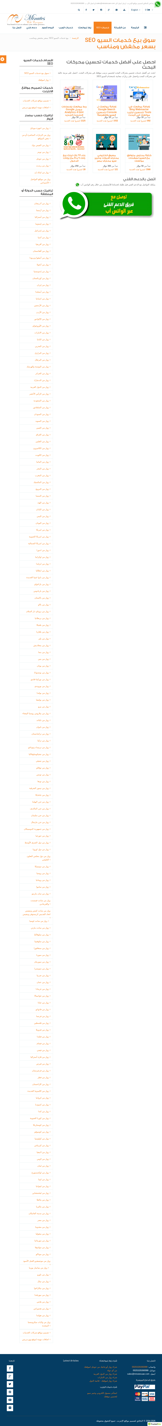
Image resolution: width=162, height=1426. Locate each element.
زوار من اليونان (42, 523)
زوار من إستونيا (42, 224)
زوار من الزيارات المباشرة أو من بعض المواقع (36, 137)
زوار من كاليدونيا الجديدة (38, 1091)
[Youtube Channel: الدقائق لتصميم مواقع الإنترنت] (11, 1400)
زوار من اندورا (43, 550)
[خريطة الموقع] (125, 10)
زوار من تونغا (43, 781)
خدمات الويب (66, 27)
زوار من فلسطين (41, 1023)
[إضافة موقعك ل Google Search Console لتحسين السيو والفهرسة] (106, 93)
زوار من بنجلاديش (41, 645)
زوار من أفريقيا (42, 244)
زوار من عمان (43, 982)
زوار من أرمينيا (42, 210)
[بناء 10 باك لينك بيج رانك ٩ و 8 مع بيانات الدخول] (74, 142)
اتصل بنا (16, 27)
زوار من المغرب (42, 475)
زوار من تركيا (43, 740)
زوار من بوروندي (41, 686)
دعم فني (31, 27)
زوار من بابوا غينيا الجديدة (37, 577)
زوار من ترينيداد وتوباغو (38, 747)
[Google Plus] (109, 10)
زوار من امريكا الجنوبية (39, 536)
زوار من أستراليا (42, 217)
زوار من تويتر (43, 152)
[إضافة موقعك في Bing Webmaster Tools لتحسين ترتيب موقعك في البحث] (139, 93)
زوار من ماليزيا (42, 1206)
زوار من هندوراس (41, 1308)
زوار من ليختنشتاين (40, 1193)
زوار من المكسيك (41, 482)
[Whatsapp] (158, 4)
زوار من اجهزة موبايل (39, 128)
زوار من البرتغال (42, 360)
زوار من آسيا (43, 237)
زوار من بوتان (43, 666)
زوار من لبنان (43, 1166)
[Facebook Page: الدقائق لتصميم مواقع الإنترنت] (11, 1368)
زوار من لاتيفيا (43, 1152)
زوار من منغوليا (42, 1234)
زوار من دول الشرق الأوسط (37, 842)
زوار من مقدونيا (42, 1227)
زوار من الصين (42, 428)
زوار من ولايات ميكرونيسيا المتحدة (39, 1324)
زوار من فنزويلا (42, 1030)
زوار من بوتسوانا (41, 672)
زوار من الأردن (42, 312)
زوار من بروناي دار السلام (37, 611)
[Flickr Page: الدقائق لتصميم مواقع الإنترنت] (11, 1408)
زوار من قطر (43, 1077)
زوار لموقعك (84, 27)
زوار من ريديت (42, 165)
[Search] (79, 10)
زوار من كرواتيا (42, 1098)
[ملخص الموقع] (117, 10)
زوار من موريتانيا (41, 1240)
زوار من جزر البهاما (40, 802)
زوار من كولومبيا (42, 1138)
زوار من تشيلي (42, 761)
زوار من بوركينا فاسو (40, 679)
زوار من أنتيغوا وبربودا (39, 258)
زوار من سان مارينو (40, 893)
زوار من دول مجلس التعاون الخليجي (38, 858)
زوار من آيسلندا (42, 292)
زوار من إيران (43, 285)
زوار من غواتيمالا (41, 996)
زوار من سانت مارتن (40, 928)
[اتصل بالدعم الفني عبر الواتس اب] (77, 184)
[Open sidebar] (145, 28)
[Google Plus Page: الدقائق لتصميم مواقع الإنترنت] (11, 1376)
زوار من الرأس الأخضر (39, 394)
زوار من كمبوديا (42, 1104)
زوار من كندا (43, 1111)
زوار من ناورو (43, 1274)
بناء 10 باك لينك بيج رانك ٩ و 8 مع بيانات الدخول (74, 158)
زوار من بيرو (43, 706)
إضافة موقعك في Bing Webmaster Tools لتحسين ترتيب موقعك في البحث (139, 110)
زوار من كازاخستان (40, 1084)
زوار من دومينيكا (42, 866)
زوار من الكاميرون (41, 448)
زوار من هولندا (42, 1315)
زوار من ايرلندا (42, 564)
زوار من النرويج (42, 489)
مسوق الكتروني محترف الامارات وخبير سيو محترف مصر (106, 158)
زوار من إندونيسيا (41, 271)
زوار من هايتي (43, 1302)
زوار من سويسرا (41, 968)
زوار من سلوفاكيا (41, 934)
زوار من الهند (43, 502)
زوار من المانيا (42, 462)
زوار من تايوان (42, 727)
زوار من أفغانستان (41, 251)
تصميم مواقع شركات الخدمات (36, 100)
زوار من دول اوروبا (41, 849)
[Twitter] (94, 10)
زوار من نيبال (43, 1281)
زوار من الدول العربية (39, 387)
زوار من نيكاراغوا (41, 1288)
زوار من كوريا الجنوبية (39, 1118)
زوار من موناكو (42, 1254)
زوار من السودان (41, 414)
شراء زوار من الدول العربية (105, 1374)
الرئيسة (135, 27)
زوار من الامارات (41, 332)
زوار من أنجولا (43, 264)
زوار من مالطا (43, 1200)
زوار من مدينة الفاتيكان (39, 1213)
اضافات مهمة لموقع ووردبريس (35, 107)
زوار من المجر (43, 468)
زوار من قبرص (42, 1064)
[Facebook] (86, 10)
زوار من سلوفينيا (41, 941)
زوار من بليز (43, 638)
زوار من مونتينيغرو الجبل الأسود (36, 1261)
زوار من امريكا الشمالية (38, 543)
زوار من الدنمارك (41, 380)
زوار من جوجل (42, 159)
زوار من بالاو (43, 604)
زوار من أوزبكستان (40, 278)
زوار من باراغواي (41, 584)
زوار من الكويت (42, 455)
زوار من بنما (43, 652)
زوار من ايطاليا (42, 570)
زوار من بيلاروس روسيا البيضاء (35, 713)
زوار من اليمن (43, 516)
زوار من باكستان (41, 598)
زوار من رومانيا (42, 880)
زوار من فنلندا (43, 1036)
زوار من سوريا (42, 955)
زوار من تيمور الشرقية (39, 788)
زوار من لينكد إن (41, 172)
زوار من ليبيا (43, 1179)
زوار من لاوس (43, 1159)
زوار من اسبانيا (42, 298)
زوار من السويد (42, 421)
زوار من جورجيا (42, 836)
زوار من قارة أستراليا (40, 1057)
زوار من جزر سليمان (40, 815)
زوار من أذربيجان (41, 203)
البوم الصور (48, 27)
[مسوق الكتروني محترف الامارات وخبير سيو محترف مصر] (106, 142)
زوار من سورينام (41, 962)
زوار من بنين (43, 659)
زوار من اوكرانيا (42, 557)
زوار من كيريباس (41, 1145)
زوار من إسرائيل (41, 230)
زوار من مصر (43, 1220)
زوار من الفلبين (42, 441)
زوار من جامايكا (42, 795)
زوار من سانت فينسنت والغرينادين (40, 902)
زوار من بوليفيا (42, 700)
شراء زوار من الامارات (107, 1377)
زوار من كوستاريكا (41, 1125)
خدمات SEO (102, 27)
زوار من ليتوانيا (42, 1186)
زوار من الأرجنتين (41, 305)
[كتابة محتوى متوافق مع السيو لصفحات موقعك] (139, 142)
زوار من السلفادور (41, 407)
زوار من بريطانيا (42, 618)
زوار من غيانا (43, 1002)
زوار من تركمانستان (40, 734)
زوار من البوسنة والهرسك (38, 366)
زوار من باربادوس (41, 591)
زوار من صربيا (43, 975)
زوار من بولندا (43, 693)
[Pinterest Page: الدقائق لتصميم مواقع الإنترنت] (11, 1392)
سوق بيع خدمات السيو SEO (36, 73)
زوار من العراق (42, 434)
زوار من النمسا (42, 496)
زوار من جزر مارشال (40, 822)
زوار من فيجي (43, 1050)
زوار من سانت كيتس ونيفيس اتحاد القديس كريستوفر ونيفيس (36, 912)
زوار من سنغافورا (41, 948)
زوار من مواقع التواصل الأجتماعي (40, 181)
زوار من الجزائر (42, 373)
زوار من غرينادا (42, 989)
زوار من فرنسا (42, 1016)
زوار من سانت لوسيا (38, 921)
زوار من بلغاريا (42, 632)
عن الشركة (120, 27)
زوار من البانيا (43, 339)
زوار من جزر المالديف (39, 808)
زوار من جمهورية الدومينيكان (36, 829)
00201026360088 (139, 1367)
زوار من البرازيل (42, 353)
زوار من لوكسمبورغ (40, 1172)
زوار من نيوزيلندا (41, 1295)
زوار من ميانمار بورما (38, 1268)
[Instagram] (101, 10)
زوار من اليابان (42, 509)
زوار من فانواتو (42, 1009)
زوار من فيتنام (43, 1043)
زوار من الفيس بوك (40, 145)
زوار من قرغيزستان (40, 1070)
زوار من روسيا (43, 873)
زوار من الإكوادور (41, 319)
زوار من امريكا (42, 530)
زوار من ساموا (42, 887)
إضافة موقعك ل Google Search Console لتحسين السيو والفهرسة (107, 110)
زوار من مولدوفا (42, 1247)
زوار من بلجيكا (43, 625)
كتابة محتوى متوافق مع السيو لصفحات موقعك (139, 158)
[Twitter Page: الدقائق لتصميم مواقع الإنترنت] (11, 1384)
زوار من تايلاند (43, 720)
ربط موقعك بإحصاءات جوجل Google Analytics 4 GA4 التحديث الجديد (74, 110)
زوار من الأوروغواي (40, 326)
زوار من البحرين (42, 346)
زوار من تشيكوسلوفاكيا (39, 754)
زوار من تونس (42, 774)
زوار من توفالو (42, 768)
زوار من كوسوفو (41, 1132)
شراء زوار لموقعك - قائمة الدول (103, 1381)
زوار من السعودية (41, 400)
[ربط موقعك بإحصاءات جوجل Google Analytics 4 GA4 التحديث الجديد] (74, 93)
